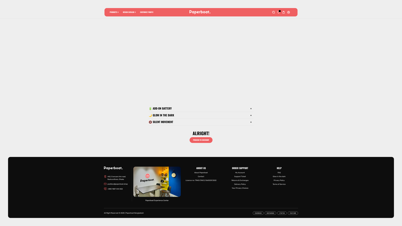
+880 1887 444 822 (115, 189)
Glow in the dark (279, 176)
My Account (240, 173)
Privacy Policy (279, 180)
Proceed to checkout (201, 140)
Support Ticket (240, 176)
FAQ (279, 173)
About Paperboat (201, 173)
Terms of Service (279, 184)
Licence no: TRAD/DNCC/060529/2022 (201, 180)
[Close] (22, 214)
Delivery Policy (240, 184)
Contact (201, 176)
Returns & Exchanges (240, 180)
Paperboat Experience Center (157, 200)
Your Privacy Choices (240, 188)
